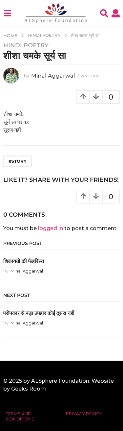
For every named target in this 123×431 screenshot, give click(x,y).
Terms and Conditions (20, 416)
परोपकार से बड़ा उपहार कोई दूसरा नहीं (38, 313)
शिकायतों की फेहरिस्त (23, 261)
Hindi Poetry (26, 45)
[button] (7, 13)
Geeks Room (28, 389)
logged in (50, 228)
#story (18, 161)
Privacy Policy (84, 413)
